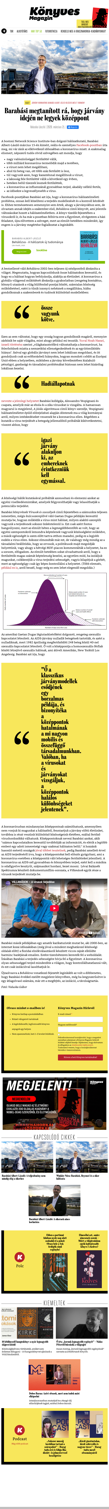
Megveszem (21, 251)
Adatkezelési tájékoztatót (82, 1045)
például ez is (9, 567)
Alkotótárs (23, 31)
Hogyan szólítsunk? (67, 1025)
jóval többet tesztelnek (50, 850)
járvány (35, 103)
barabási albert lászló (56, 103)
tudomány (81, 103)
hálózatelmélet (71, 103)
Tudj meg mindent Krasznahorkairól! (85, 25)
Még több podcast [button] (20, 1444)
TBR (12, 31)
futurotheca (52, 31)
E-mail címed (65, 1014)
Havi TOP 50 (37, 31)
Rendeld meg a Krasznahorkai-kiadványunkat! (84, 31)
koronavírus (42, 103)
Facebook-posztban (89, 145)
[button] (2, 31)
